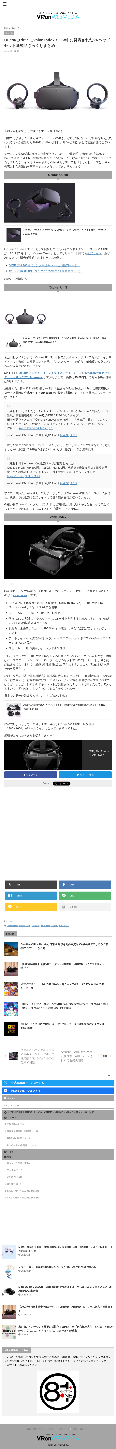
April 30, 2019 (68, 435)
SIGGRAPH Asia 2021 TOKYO (23, 1197)
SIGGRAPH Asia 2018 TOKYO (23, 1191)
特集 (9, 1157)
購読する (11, 1098)
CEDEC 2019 (14, 1184)
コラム (10, 1151)
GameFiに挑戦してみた (19, 1163)
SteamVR (35, 925)
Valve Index (20, 595)
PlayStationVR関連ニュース (21, 1145)
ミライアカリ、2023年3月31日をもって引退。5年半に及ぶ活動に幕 (57, 1266)
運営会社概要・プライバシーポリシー (40, 1429)
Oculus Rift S (58, 287)
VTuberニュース (15, 1124)
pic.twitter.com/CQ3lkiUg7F (36, 428)
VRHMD (54, 925)
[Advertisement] (28, 812)
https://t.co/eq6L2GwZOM (23, 476)
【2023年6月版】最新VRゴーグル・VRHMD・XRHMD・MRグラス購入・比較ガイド (50, 1112)
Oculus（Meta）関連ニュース (22, 1131)
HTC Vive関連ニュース (19, 1138)
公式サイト (94, 253)
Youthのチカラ (15, 1170)
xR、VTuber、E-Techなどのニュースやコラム (58, 1434)
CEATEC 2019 (14, 1177)
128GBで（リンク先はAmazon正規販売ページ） (45, 271)
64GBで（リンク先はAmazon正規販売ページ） (44, 265)
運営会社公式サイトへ (81, 1429)
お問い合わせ (64, 1429)
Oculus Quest (12, 925)
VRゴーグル (64, 925)
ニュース (10, 921)
